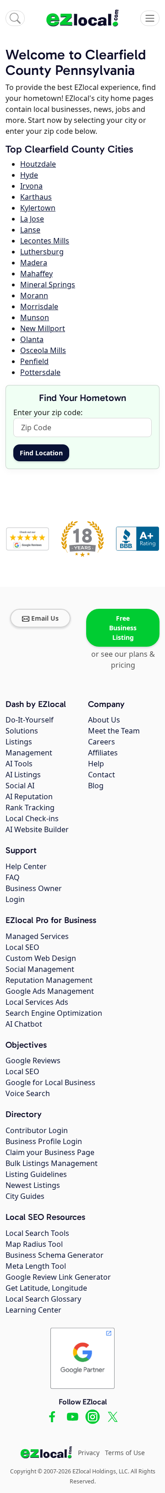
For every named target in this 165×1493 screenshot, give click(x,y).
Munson (34, 317)
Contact (101, 775)
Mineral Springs (47, 285)
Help (96, 764)
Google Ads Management (50, 991)
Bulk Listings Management (52, 1163)
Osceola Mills (43, 350)
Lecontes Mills (44, 241)
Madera (33, 263)
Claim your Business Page (50, 1152)
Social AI (20, 786)
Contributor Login (37, 1130)
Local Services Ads (37, 1002)
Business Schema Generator (55, 1255)
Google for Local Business (50, 1082)
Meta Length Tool (36, 1266)
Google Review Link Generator (58, 1277)
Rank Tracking (30, 807)
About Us (104, 720)
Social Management (40, 969)
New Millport (42, 328)
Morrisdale (39, 306)
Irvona (31, 186)
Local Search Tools (37, 1233)
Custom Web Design (41, 958)
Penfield (34, 361)
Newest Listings (33, 1185)
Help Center (26, 866)
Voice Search (28, 1093)
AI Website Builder (37, 829)
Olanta (32, 339)
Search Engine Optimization (54, 1013)
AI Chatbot (24, 1024)
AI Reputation (29, 796)
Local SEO (22, 947)
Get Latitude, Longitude (46, 1288)
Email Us (45, 618)
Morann (34, 295)
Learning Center (33, 1310)
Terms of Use (125, 1452)
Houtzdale (38, 164)
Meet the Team (114, 731)
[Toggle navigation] (150, 18)
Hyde (29, 175)
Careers (101, 742)
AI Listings (23, 775)
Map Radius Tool (34, 1244)
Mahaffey (36, 274)
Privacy (88, 1452)
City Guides (25, 1196)
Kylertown (37, 208)
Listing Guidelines (36, 1174)
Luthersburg (42, 252)
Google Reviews (33, 1060)
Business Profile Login (44, 1141)
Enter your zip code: (47, 412)
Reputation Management (49, 980)
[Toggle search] (15, 18)
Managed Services (37, 936)
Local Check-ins (32, 818)
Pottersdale (40, 372)
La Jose (32, 219)
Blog (96, 786)
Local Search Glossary (43, 1299)
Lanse (30, 230)
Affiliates (103, 753)
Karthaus (36, 197)
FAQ (13, 877)
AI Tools (19, 764)
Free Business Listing (123, 628)
